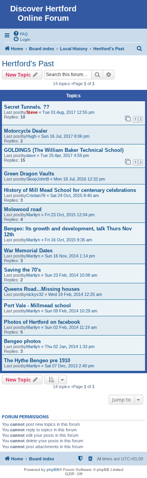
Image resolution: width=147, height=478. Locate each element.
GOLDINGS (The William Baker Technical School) (63, 150)
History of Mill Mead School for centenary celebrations (70, 190)
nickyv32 (35, 294)
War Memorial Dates (28, 251)
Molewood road (23, 209)
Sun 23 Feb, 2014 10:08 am (71, 275)
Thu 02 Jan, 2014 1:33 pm (69, 346)
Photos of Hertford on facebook (42, 322)
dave (31, 155)
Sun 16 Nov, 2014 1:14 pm (70, 256)
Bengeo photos (22, 341)
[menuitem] (20, 33)
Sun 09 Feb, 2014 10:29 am (71, 310)
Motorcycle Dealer (25, 131)
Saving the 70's (22, 270)
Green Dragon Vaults (29, 174)
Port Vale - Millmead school (37, 305)
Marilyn (33, 214)
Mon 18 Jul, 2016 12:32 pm (79, 179)
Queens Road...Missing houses (42, 289)
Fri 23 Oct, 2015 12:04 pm (69, 214)
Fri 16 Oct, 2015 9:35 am (68, 239)
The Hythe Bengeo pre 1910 (37, 360)
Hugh (31, 136)
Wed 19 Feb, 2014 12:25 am (75, 294)
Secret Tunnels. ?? (26, 107)
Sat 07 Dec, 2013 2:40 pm (69, 365)
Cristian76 (35, 195)
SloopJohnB (37, 179)
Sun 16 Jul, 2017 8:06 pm (65, 136)
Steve (32, 112)
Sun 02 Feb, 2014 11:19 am (71, 327)
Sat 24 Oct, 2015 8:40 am (74, 195)
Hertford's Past (28, 63)
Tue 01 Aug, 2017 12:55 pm (68, 112)
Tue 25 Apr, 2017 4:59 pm (64, 155)
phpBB (53, 469)
